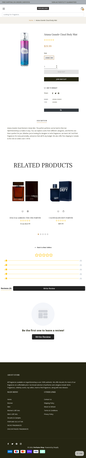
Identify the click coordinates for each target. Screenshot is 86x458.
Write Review (49, 288)
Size (45, 53)
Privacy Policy (48, 414)
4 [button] (45, 234)
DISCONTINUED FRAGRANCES (17, 429)
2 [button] (40, 234)
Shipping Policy (49, 403)
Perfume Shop (38, 447)
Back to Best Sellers (44, 247)
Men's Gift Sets (12, 414)
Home (31, 20)
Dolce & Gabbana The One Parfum (25, 218)
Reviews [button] (6, 288)
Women (10, 403)
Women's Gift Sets (13, 410)
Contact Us (48, 399)
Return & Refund (49, 407)
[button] (25, 221)
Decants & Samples (14, 418)
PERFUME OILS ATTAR (15, 422)
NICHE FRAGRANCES (14, 425)
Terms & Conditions (51, 410)
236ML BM (49, 58)
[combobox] (43, 14)
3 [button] (43, 234)
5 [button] (47, 234)
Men (8, 407)
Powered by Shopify (51, 447)
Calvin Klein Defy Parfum (61, 218)
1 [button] (38, 234)
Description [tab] (42, 121)
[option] (25, 203)
